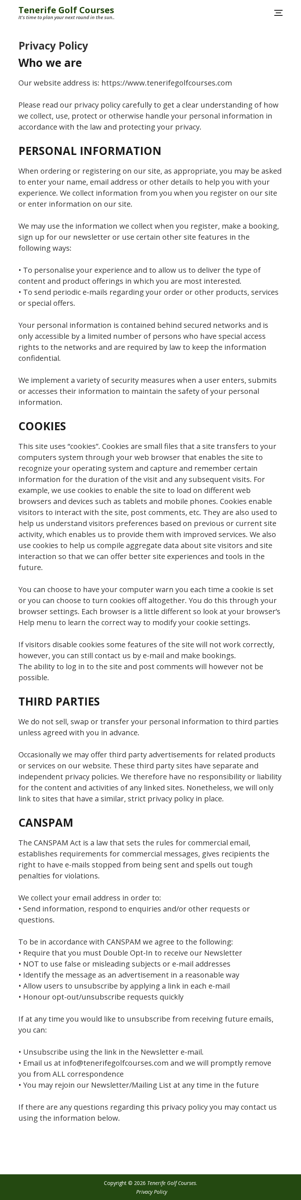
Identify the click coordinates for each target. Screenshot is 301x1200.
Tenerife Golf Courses (66, 10)
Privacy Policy (151, 1191)
